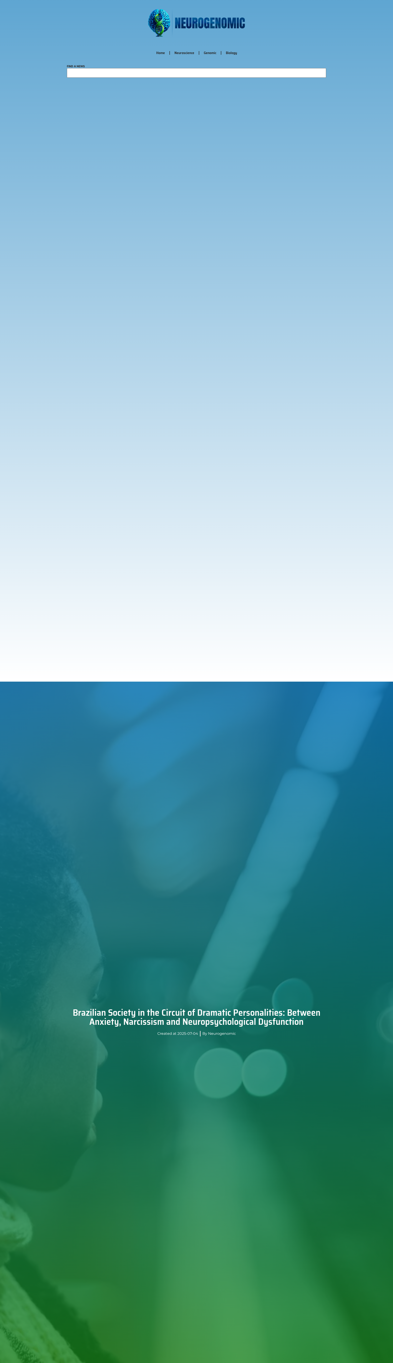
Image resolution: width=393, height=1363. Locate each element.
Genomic (210, 53)
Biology (231, 53)
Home (160, 53)
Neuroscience (184, 53)
